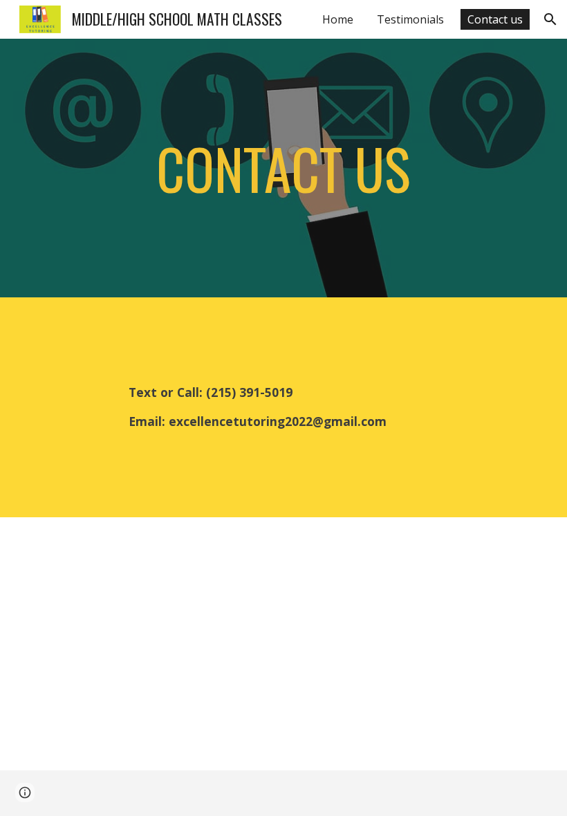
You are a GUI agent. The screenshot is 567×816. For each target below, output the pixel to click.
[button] (550, 19)
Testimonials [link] (410, 19)
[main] (284, 168)
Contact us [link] (495, 19)
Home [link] (337, 19)
